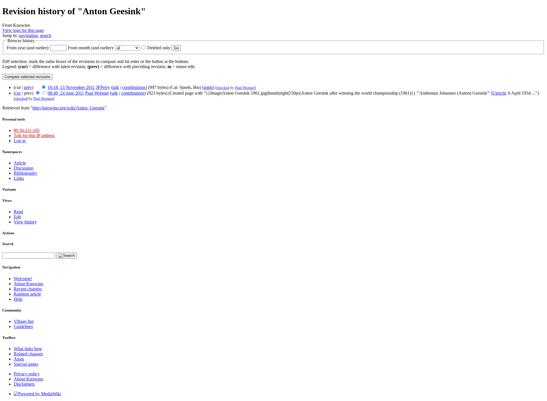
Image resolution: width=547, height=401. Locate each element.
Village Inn (24, 321)
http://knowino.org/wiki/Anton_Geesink (68, 107)
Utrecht (499, 93)
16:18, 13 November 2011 (71, 87)
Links (19, 178)
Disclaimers (24, 384)
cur (18, 93)
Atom (19, 359)
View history (25, 221)
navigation (28, 35)
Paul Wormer (245, 88)
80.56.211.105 (27, 130)
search (45, 35)
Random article (27, 294)
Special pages (26, 364)
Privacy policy (27, 373)
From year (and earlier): (28, 47)
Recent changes (28, 288)
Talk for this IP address (34, 135)
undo (208, 87)
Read (18, 211)
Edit (17, 216)
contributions (134, 87)
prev (28, 87)
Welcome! (23, 278)
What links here (28, 348)
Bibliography (25, 173)
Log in (20, 140)
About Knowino (28, 283)
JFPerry (103, 87)
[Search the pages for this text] (66, 256)
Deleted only (158, 47)
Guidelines (23, 326)
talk (116, 87)
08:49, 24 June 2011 (66, 93)
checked (223, 88)
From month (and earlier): (91, 47)
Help (18, 299)
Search (7, 244)
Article (20, 162)
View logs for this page (23, 30)
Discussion (23, 168)
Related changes (28, 353)
